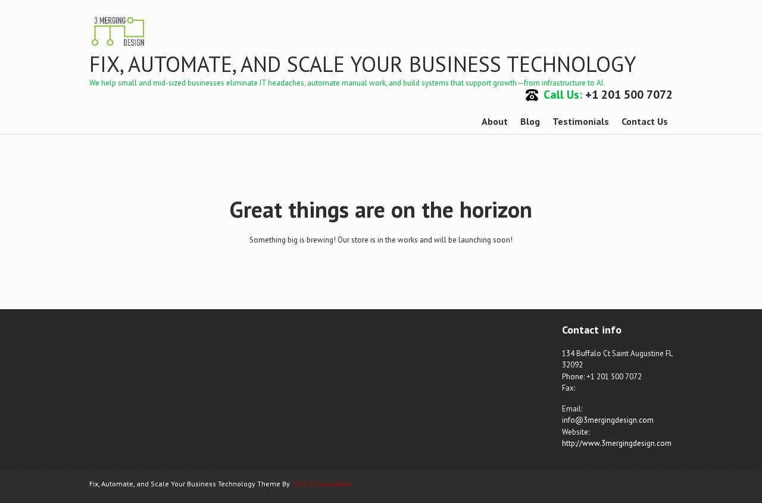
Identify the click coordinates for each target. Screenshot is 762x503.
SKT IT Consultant (322, 483)
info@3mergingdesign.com (608, 420)
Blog (530, 121)
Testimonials (580, 121)
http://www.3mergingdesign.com (617, 443)
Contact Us (645, 121)
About (495, 121)
